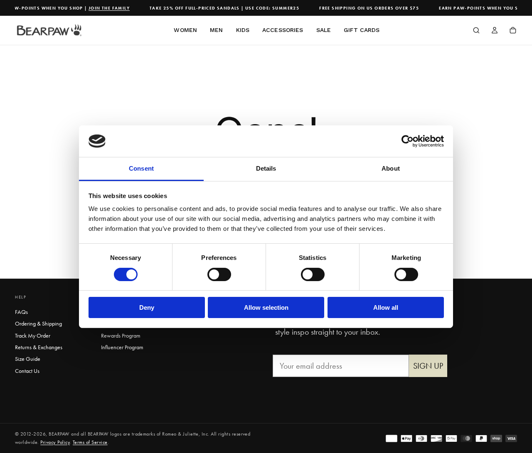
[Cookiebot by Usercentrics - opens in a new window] (407, 141)
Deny (146, 307)
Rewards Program (120, 335)
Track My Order (32, 335)
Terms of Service (90, 442)
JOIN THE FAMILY (106, 8)
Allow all (385, 307)
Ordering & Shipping (38, 323)
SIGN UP (428, 365)
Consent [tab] (141, 168)
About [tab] (391, 168)
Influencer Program (122, 347)
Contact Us (27, 371)
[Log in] (494, 31)
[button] (476, 31)
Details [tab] (266, 168)
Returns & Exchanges (38, 347)
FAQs (21, 312)
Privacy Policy (55, 442)
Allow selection (266, 307)
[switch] (219, 274)
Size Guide (27, 358)
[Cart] (513, 31)
